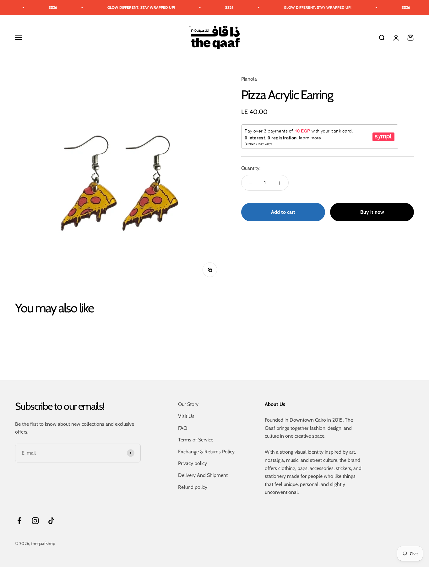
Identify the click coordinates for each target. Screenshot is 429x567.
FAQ (182, 428)
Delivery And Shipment (203, 475)
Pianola (249, 79)
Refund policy (192, 487)
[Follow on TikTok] (51, 520)
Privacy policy (192, 463)
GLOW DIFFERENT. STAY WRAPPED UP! (133, 7)
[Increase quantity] (279, 183)
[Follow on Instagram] (35, 520)
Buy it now (372, 212)
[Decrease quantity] (251, 183)
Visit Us (186, 416)
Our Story (188, 404)
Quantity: (250, 168)
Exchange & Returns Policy (206, 452)
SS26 (45, 7)
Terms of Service (195, 440)
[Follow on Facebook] (19, 520)
